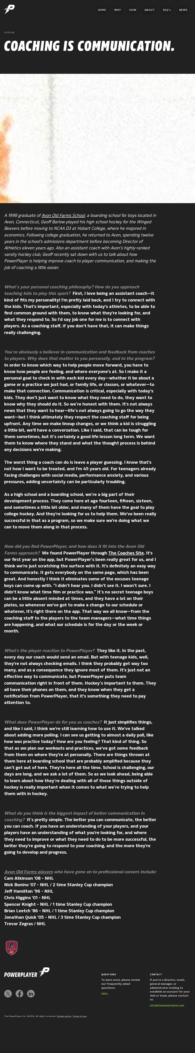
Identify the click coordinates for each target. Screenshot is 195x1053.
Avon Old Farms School (63, 215)
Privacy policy (64, 1016)
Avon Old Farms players (28, 872)
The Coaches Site (126, 553)
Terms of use (80, 1016)
